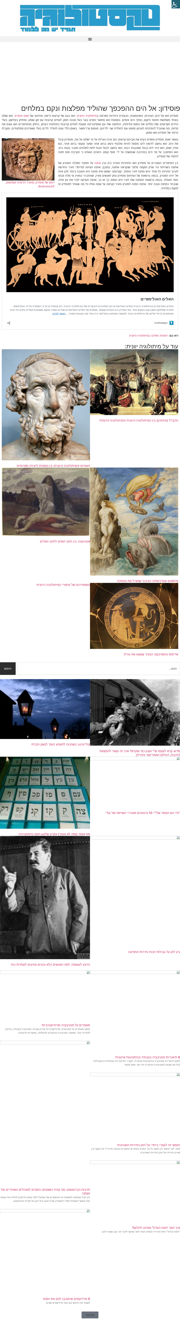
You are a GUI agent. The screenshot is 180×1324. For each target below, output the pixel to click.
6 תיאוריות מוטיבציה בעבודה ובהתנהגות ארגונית (147, 1057)
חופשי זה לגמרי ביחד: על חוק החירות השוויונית (148, 1145)
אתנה (97, 163)
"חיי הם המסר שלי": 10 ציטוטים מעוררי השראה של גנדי (142, 813)
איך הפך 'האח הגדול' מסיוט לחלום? (156, 1228)
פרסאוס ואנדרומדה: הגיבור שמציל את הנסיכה (147, 581)
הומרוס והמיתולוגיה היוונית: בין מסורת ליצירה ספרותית (53, 466)
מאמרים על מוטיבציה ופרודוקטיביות (66, 1025)
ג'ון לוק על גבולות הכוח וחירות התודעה (154, 952)
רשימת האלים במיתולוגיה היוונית (148, 335)
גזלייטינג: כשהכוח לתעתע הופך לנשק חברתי (60, 744)
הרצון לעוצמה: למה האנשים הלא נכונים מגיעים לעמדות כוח (50, 964)
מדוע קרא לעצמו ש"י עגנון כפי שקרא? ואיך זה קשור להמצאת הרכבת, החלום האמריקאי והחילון (139, 753)
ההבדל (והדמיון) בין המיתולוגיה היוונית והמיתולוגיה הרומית (138, 420)
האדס (18, 115)
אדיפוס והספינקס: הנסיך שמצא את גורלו (151, 654)
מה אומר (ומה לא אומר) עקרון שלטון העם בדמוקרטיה (54, 834)
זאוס (26, 115)
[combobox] (98, 668)
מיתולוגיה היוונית (87, 115)
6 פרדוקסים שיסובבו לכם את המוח (66, 1299)
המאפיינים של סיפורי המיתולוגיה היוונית (63, 585)
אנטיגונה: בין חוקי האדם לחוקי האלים (65, 541)
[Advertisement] (90, 74)
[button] (90, 39)
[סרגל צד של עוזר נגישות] (176, 4)
